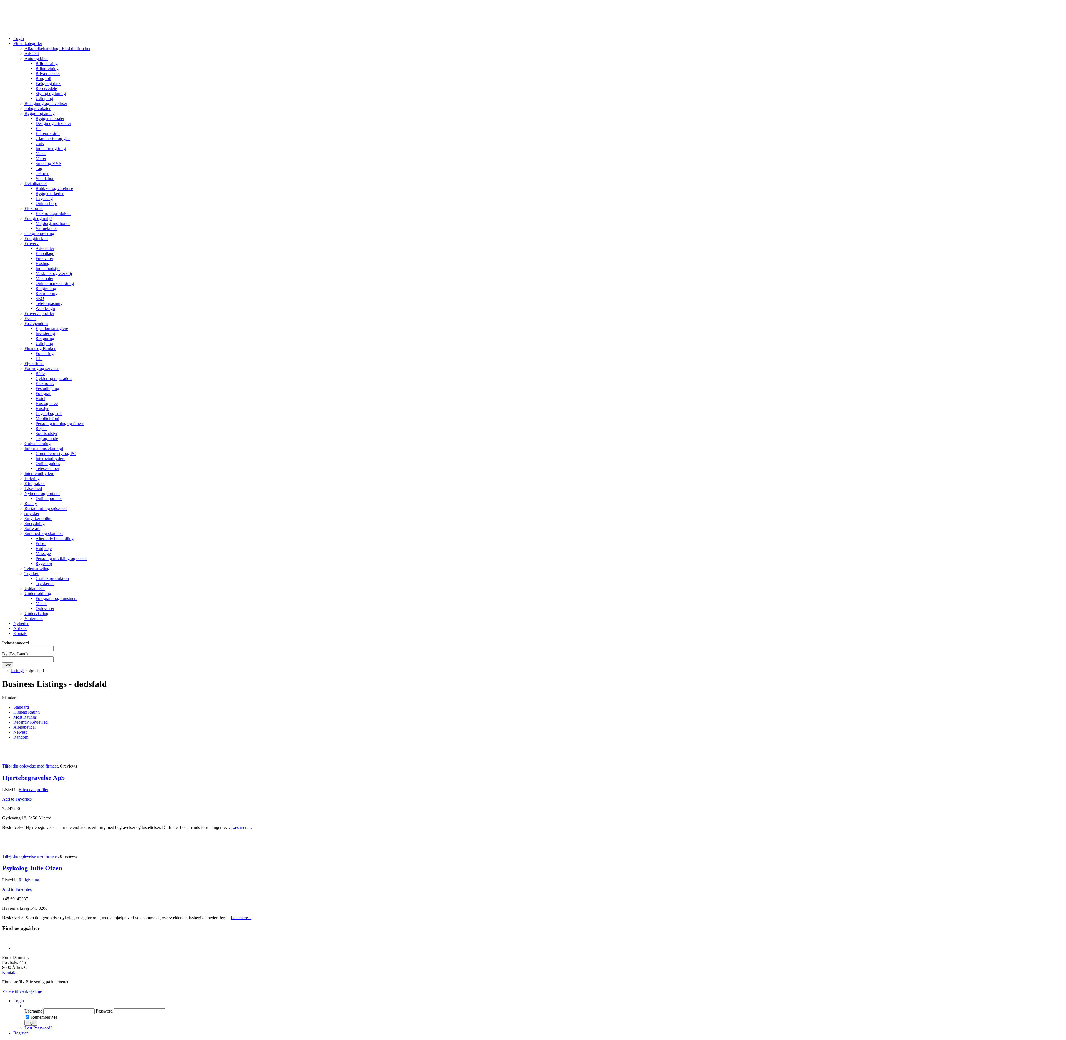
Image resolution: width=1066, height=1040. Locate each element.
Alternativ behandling (55, 538)
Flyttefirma (34, 363)
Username (33, 1011)
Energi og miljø (38, 218)
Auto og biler (36, 58)
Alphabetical (24, 727)
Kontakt (20, 633)
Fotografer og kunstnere (56, 598)
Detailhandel (35, 183)
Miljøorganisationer (53, 223)
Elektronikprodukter (53, 213)
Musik (41, 603)
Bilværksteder (48, 73)
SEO (40, 298)
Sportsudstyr (46, 433)
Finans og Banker (40, 348)
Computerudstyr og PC (56, 453)
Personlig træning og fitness (60, 423)
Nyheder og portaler (42, 493)
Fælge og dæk (48, 83)
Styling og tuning (51, 93)
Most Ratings (25, 717)
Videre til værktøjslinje (22, 991)
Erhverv (31, 243)
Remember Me (44, 1017)
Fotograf (43, 393)
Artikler (20, 628)
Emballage (45, 253)
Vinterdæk (33, 618)
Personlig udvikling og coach (61, 558)
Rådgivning (46, 288)
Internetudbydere (50, 458)
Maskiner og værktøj (54, 273)
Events (30, 318)
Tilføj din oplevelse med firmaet (30, 766)
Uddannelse (34, 588)
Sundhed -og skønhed (43, 533)
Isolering (32, 478)
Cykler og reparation (54, 378)
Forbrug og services (41, 368)
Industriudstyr (48, 268)
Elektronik (33, 208)
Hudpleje (44, 548)
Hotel (40, 398)
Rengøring (45, 338)
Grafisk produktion (52, 578)
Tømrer (42, 173)
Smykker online (38, 518)
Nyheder (21, 623)
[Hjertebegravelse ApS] (9, 756)
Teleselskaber (47, 468)
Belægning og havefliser (45, 103)
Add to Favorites (17, 799)
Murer (41, 158)
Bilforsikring (47, 63)
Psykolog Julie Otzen (32, 868)
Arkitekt (31, 53)
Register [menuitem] (20, 1033)
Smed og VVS (48, 163)
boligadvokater (37, 108)
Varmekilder (46, 228)
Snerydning (34, 523)
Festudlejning (47, 388)
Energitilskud (36, 238)
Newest (20, 732)
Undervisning (36, 613)
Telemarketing (36, 568)
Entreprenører (48, 133)
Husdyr (42, 408)
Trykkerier (45, 583)
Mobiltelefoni (47, 418)
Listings (17, 670)
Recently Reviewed (30, 722)
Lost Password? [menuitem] (38, 1028)
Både (40, 373)
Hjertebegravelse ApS (33, 777)
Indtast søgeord (15, 643)
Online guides (48, 463)
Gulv (40, 143)
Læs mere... (241, 827)
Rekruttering (46, 293)
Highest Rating (26, 712)
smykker (31, 513)
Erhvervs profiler (39, 313)
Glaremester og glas (53, 138)
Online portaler (49, 498)
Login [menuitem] (18, 1000)
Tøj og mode (47, 438)
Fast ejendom (36, 323)
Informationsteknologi (43, 448)
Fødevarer (44, 258)
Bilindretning (47, 68)
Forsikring (45, 353)
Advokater (45, 248)
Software (32, 528)
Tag (39, 168)
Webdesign (45, 308)
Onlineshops (46, 203)
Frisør (41, 543)
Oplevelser (45, 608)
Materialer (44, 278)
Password (104, 1011)
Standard (21, 707)
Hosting (42, 263)
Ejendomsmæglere (52, 328)
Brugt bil (43, 78)
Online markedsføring (55, 283)
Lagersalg (44, 198)
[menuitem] (544, 1005)
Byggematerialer (50, 118)
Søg (7, 665)
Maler (41, 153)
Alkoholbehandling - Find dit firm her (57, 48)
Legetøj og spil (49, 413)
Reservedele (46, 88)
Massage (43, 553)
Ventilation (45, 178)
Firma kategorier (27, 43)
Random (20, 737)
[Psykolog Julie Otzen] (9, 846)
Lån (39, 358)
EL (38, 128)
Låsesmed (33, 488)
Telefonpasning (49, 303)
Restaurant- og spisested (45, 508)
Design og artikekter (53, 123)
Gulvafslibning (37, 443)
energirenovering (39, 233)
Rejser (41, 428)
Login (18, 38)
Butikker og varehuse (54, 188)
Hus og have (47, 403)
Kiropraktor (34, 483)
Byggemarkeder (50, 193)
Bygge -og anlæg (39, 113)
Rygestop (44, 563)
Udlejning (44, 98)
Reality (30, 503)
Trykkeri (31, 573)
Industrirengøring (51, 148)
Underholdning (37, 593)
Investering (45, 333)
